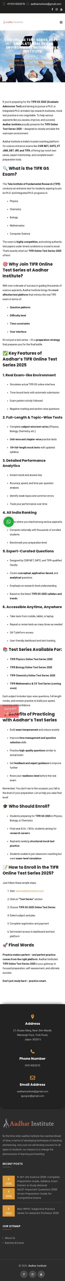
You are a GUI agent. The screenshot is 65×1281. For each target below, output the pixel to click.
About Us (10, 1238)
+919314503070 (16, 4)
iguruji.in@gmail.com (32, 1096)
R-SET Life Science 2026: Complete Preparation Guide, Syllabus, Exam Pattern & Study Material (38, 1181)
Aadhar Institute (37, 1265)
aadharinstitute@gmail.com (46, 4)
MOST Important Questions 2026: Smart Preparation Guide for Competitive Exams (37, 1194)
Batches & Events (14, 1242)
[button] (8, 522)
